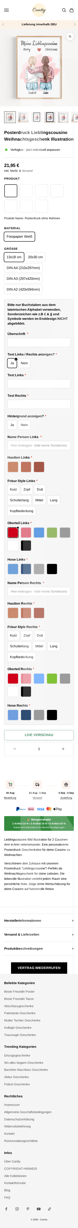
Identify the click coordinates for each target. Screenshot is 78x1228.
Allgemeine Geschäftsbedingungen (27, 1112)
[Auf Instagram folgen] (17, 1209)
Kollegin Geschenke (17, 1027)
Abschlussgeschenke (18, 1006)
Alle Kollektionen (15, 1176)
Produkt (12, 178)
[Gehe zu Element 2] (23, 117)
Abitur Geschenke (16, 1077)
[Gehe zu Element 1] (10, 117)
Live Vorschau (39, 735)
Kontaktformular (15, 1183)
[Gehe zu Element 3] (36, 117)
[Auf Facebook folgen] (6, 1209)
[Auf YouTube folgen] (39, 1209)
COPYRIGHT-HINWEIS (20, 1168)
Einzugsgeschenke (17, 1055)
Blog (7, 1190)
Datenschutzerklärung (19, 1119)
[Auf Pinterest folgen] (28, 1209)
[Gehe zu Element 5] (63, 117)
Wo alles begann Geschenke (23, 1062)
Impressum (12, 1104)
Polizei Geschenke (17, 1084)
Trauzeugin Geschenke (20, 1035)
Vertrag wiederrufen (39, 968)
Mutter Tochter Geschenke (22, 1020)
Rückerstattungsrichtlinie (21, 1141)
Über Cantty (12, 1161)
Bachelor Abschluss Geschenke (26, 1069)
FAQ (7, 1197)
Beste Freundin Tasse (19, 998)
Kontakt (9, 1133)
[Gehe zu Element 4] (50, 117)
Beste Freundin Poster (19, 991)
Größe (11, 248)
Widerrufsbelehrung (17, 1126)
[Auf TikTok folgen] (49, 1209)
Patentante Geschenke (19, 1013)
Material (12, 228)
